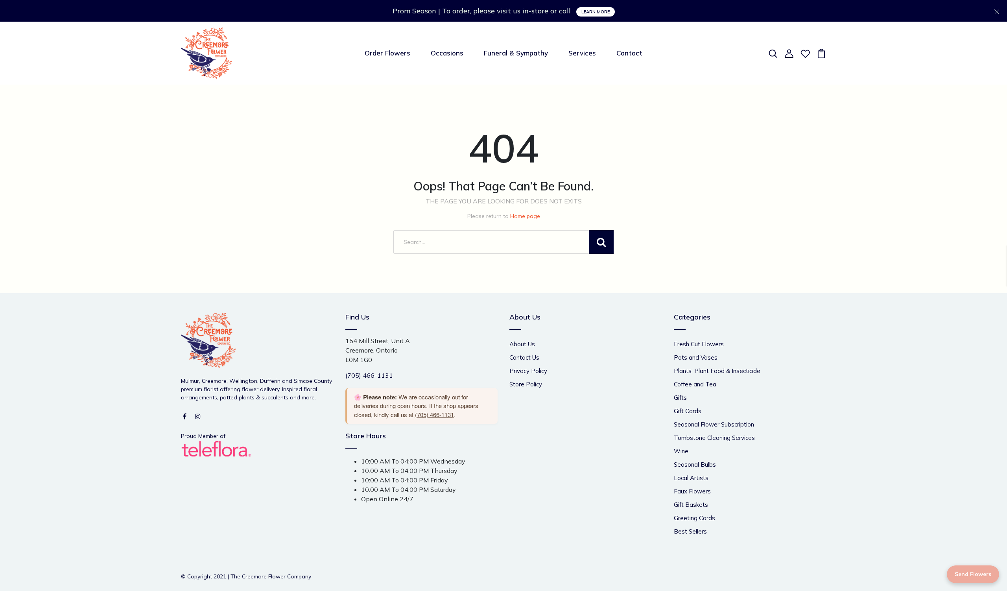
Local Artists (691, 478)
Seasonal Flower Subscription (714, 424)
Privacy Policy (528, 371)
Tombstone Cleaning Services (714, 437)
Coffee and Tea (695, 384)
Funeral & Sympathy (516, 53)
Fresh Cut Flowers (699, 344)
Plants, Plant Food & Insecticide (717, 371)
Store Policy (525, 384)
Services (582, 53)
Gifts (680, 397)
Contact (629, 53)
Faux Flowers (692, 491)
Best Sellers (690, 531)
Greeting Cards (694, 518)
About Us (522, 344)
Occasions (447, 53)
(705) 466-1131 (369, 375)
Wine (681, 451)
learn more (595, 12)
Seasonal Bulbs (695, 464)
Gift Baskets (691, 504)
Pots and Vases (695, 357)
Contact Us (524, 357)
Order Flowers (387, 53)
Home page (525, 216)
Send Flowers (973, 574)
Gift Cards (687, 411)
